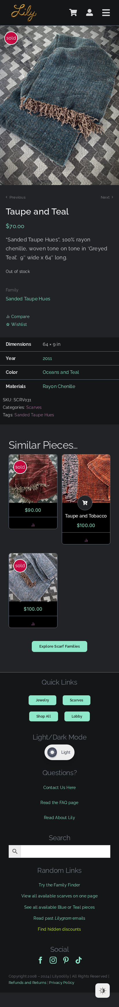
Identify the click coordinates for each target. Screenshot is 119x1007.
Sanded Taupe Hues (28, 299)
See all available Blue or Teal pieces (59, 907)
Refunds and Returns (28, 982)
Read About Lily (59, 817)
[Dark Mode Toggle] (102, 990)
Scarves (34, 407)
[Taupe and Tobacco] (86, 478)
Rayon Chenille (59, 386)
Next (105, 197)
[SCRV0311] (59, 105)
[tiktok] (78, 960)
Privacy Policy (61, 982)
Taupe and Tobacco (86, 516)
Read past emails (59, 918)
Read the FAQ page (59, 802)
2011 (47, 358)
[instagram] (53, 960)
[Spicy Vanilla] (33, 478)
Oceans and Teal (61, 372)
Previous (17, 197)
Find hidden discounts (59, 929)
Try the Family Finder (59, 885)
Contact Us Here (59, 787)
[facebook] (40, 960)
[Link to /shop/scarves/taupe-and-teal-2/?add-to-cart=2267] (84, 502)
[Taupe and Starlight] (33, 577)
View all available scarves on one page (59, 896)
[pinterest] (65, 960)
